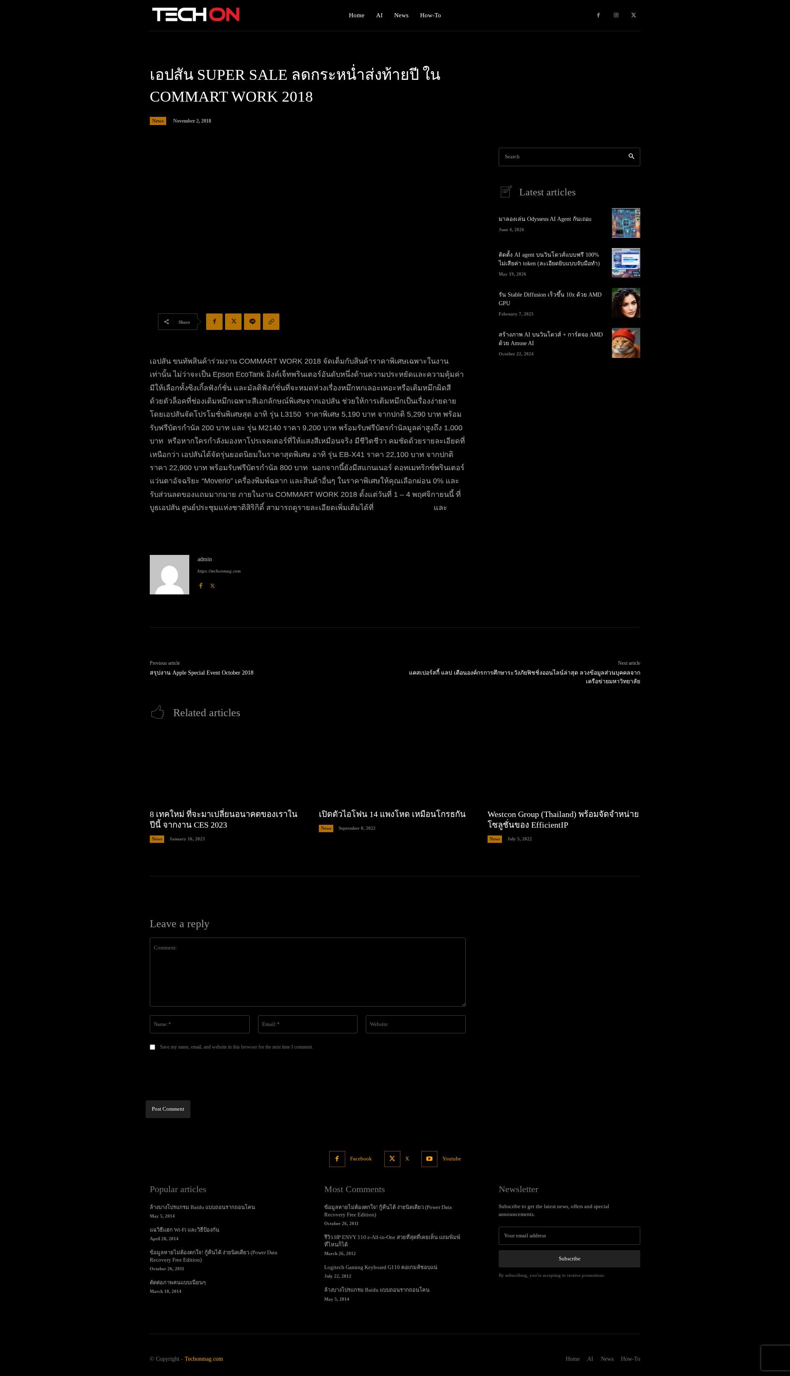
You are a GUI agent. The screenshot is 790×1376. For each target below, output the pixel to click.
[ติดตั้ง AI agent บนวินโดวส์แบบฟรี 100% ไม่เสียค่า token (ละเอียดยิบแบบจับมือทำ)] (626, 263)
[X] (633, 15)
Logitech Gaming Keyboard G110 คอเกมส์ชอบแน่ (380, 1267)
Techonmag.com (204, 1359)
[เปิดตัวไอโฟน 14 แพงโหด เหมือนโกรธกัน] (395, 768)
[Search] (631, 157)
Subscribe (570, 1258)
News (158, 121)
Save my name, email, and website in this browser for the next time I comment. (236, 1047)
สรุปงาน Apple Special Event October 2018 (201, 673)
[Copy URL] (271, 321)
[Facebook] (598, 15)
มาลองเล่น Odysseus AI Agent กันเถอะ (545, 219)
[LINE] (252, 321)
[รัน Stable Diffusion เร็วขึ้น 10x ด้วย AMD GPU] (626, 303)
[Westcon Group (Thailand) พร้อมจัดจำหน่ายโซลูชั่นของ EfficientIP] (564, 768)
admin (205, 559)
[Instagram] (616, 15)
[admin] (169, 574)
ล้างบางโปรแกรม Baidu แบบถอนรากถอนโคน (202, 1207)
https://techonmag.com (219, 570)
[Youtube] (429, 1159)
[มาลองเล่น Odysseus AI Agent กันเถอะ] (626, 223)
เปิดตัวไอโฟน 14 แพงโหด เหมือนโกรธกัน (392, 814)
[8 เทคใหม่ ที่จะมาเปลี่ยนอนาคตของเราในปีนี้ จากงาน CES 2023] (226, 768)
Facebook (361, 1159)
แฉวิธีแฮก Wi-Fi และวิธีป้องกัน (184, 1230)
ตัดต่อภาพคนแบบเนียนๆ (178, 1282)
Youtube (451, 1159)
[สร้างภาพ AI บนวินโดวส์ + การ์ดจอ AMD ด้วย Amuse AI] (626, 342)
